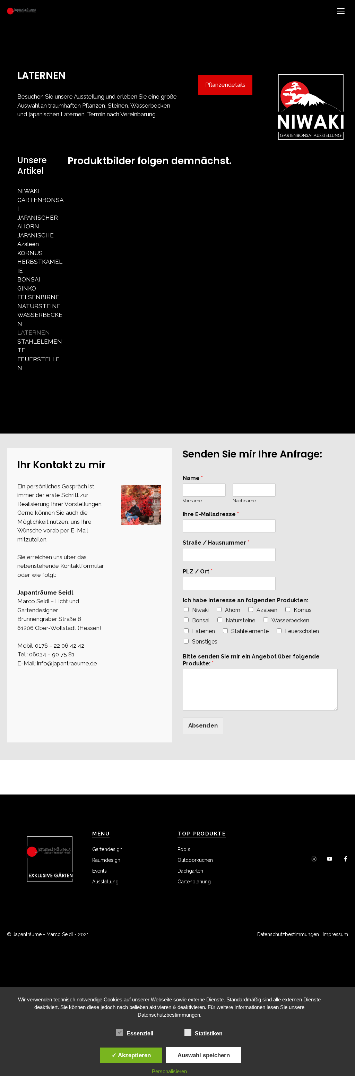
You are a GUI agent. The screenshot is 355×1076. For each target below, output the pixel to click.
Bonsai (200, 620)
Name (193, 478)
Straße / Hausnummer (216, 542)
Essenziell (140, 1033)
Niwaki (200, 610)
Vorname (192, 500)
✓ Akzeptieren (131, 1055)
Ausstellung (105, 881)
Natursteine (240, 620)
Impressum (335, 934)
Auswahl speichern (204, 1055)
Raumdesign (106, 860)
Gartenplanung (194, 881)
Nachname (244, 500)
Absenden (203, 725)
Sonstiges (204, 641)
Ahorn (232, 610)
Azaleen (267, 610)
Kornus (303, 610)
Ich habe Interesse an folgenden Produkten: (245, 600)
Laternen (203, 631)
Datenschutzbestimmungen (288, 934)
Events (99, 871)
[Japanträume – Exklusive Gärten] (21, 11)
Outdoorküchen (195, 860)
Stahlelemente (250, 631)
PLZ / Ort (198, 571)
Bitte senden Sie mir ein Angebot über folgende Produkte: (251, 660)
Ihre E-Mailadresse (211, 514)
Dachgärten (190, 871)
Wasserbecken (290, 620)
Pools (184, 849)
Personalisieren (169, 1071)
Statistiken (209, 1033)
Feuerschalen (302, 631)
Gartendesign (107, 849)
